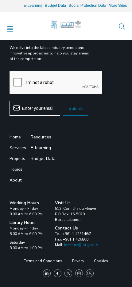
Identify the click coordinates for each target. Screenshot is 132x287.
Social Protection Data (87, 5)
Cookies (101, 260)
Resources (41, 137)
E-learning (41, 148)
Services (18, 148)
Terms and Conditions (43, 260)
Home (15, 137)
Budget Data (55, 5)
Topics (16, 169)
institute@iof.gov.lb (81, 244)
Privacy (78, 260)
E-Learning (33, 5)
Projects (17, 158)
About (15, 180)
